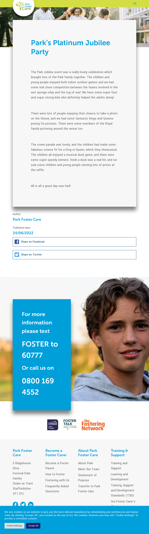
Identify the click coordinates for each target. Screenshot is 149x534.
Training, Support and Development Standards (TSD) (122, 490)
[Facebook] (15, 504)
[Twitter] (23, 504)
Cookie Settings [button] (14, 525)
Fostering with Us (57, 480)
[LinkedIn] (30, 504)
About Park (85, 463)
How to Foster (55, 474)
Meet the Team (88, 469)
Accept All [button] (33, 525)
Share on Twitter (31, 254)
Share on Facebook (32, 242)
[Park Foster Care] (23, 5)
